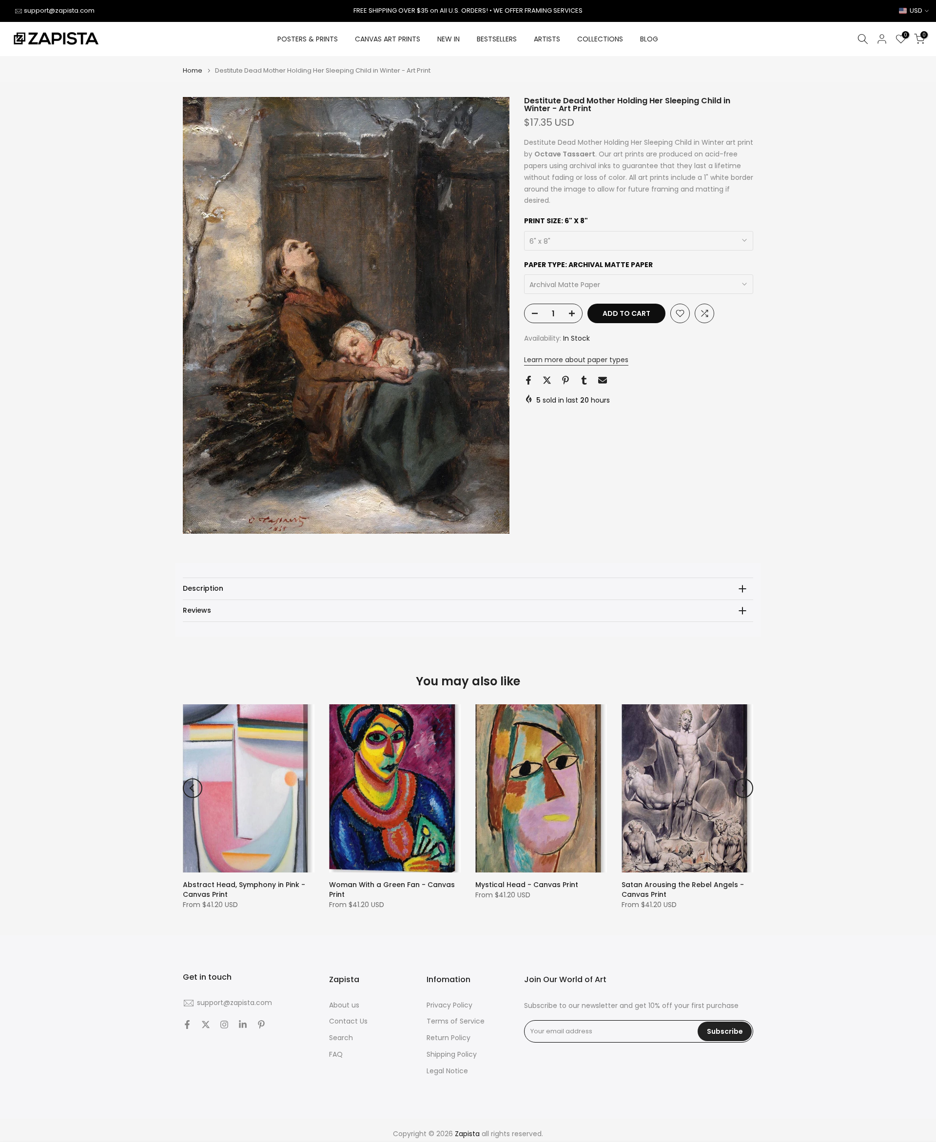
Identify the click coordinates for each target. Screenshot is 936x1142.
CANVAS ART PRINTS (387, 39)
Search (341, 1038)
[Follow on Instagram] (224, 1024)
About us (344, 1005)
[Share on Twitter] (547, 380)
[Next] (743, 788)
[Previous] (192, 788)
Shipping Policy (452, 1054)
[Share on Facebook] (528, 380)
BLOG (649, 39)
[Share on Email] (602, 380)
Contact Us (348, 1021)
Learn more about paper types (576, 360)
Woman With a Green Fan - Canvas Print (392, 889)
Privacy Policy (449, 1005)
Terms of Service (456, 1021)
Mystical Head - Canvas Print (526, 885)
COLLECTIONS (600, 39)
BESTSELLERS (497, 39)
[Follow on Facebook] (187, 1024)
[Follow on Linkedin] (242, 1024)
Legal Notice (447, 1071)
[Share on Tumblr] (584, 380)
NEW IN (448, 39)
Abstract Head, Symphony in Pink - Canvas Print (244, 889)
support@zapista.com (59, 10)
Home (192, 70)
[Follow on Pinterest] (261, 1024)
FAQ (336, 1054)
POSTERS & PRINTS (307, 39)
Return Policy (448, 1038)
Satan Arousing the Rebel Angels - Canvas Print (683, 889)
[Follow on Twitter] (205, 1024)
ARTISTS (547, 39)
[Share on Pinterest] (565, 380)
